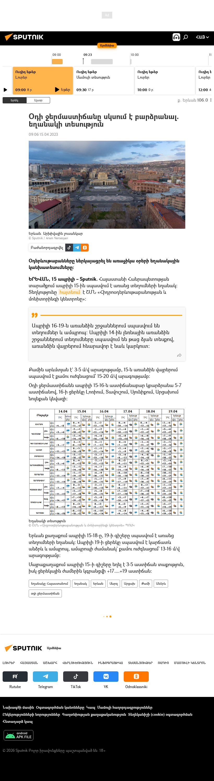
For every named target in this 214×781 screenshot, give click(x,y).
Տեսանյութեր (140, 663)
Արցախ (129, 583)
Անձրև (161, 583)
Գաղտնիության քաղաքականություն (94, 714)
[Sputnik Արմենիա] (26, 41)
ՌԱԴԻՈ (163, 663)
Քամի (145, 583)
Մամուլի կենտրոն (190, 663)
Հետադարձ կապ (18, 721)
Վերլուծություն (77, 663)
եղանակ (80, 583)
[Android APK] (18, 736)
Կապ (90, 707)
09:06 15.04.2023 (43, 134)
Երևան (98, 583)
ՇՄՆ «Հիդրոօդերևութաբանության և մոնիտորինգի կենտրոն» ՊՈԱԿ (83, 525)
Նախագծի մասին (18, 707)
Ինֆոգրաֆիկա (110, 663)
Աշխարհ (50, 663)
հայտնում (70, 292)
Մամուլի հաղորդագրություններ (124, 707)
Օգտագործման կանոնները (60, 707)
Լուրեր (21, 77)
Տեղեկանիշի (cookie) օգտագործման (160, 714)
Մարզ (114, 583)
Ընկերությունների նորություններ (31, 714)
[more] (179, 355)
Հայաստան (29, 663)
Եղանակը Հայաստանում (49, 583)
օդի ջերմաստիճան (45, 593)
